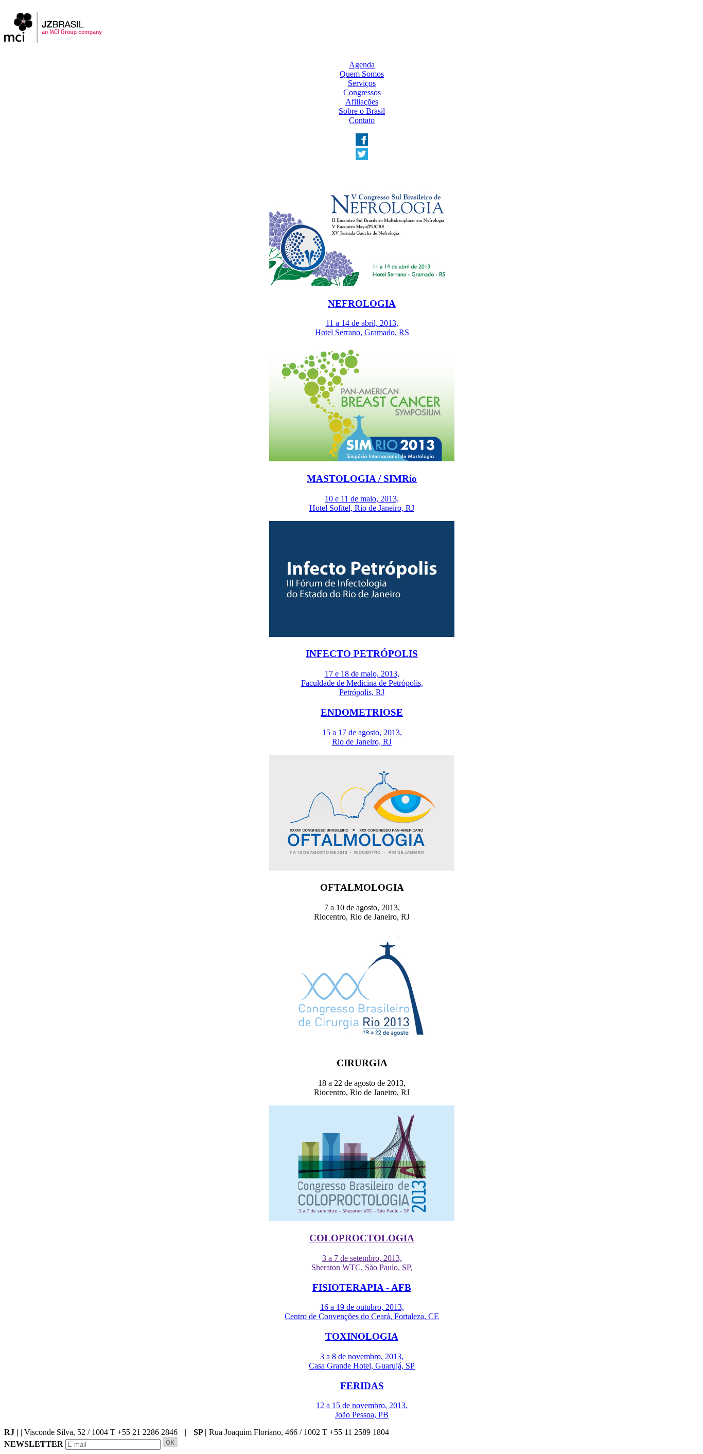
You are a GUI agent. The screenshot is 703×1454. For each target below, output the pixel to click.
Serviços (362, 83)
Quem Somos (362, 74)
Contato (362, 120)
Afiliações (361, 101)
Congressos (362, 92)
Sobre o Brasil (362, 111)
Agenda (362, 64)
